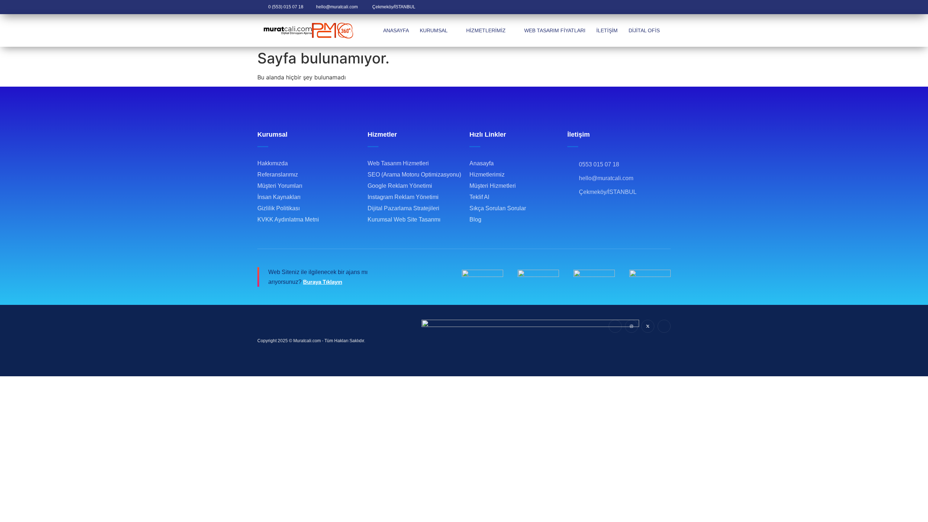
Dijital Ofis (644, 30)
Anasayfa (396, 30)
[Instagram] (631, 326)
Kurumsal (434, 30)
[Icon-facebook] (615, 326)
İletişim (607, 30)
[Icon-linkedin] (664, 326)
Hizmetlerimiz (486, 30)
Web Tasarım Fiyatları (554, 30)
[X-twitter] (647, 326)
